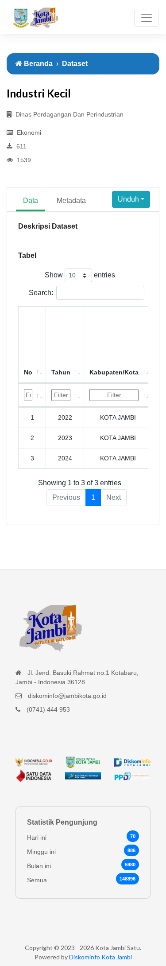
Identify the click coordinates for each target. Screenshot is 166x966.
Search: (41, 292)
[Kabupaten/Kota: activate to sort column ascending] (118, 395)
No (28, 372)
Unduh (128, 199)
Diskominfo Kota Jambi (100, 957)
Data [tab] (30, 200)
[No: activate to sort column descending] (32, 395)
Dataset (75, 63)
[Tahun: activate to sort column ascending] (65, 395)
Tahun (60, 372)
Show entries (80, 275)
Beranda (37, 63)
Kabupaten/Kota (114, 372)
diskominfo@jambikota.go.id (67, 695)
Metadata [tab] (71, 200)
